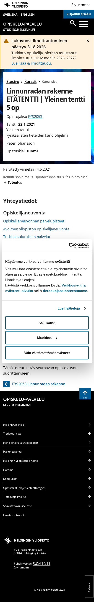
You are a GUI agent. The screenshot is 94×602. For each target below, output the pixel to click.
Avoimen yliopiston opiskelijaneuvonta (36, 229)
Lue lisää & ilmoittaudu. (31, 63)
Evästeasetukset (13, 515)
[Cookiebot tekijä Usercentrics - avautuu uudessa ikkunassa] (69, 245)
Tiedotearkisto (12, 433)
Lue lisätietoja (68, 308)
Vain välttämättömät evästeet (47, 352)
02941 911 (41, 563)
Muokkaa (44, 338)
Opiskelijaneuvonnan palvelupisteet (33, 221)
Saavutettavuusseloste (17, 506)
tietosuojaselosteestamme (65, 290)
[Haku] (73, 23)
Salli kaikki (47, 323)
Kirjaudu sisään (79, 14)
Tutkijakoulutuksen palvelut (26, 236)
